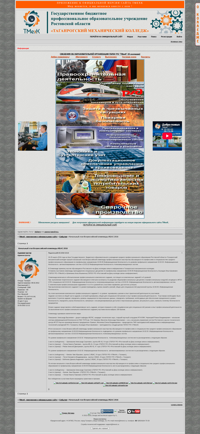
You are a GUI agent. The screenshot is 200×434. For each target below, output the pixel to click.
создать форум (176, 405)
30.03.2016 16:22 (63, 253)
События (63, 237)
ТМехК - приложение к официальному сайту (38, 237)
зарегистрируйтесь (51, 232)
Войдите (38, 232)
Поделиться (52, 253)
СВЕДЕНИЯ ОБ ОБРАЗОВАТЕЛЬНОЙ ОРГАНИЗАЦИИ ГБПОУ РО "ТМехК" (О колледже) (100, 54)
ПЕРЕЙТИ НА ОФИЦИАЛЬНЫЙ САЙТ (106, 37)
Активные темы (176, 41)
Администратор (24, 253)
